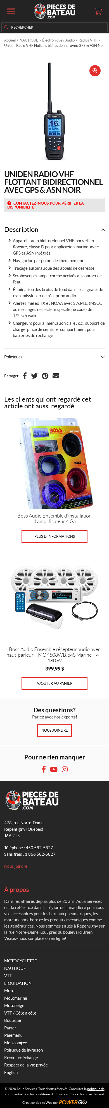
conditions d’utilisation (51, 1094)
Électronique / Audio (58, 40)
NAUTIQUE (29, 40)
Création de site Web (37, 1102)
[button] (11, 11)
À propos (16, 889)
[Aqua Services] (54, 11)
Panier (10, 1027)
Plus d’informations (54, 536)
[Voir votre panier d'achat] (98, 11)
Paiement (13, 1035)
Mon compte (15, 1042)
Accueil (10, 40)
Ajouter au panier (54, 683)
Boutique (12, 1020)
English (11, 1072)
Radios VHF (88, 40)
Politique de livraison (23, 1050)
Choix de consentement (87, 1094)
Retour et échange (21, 1057)
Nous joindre (54, 730)
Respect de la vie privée (26, 1065)
